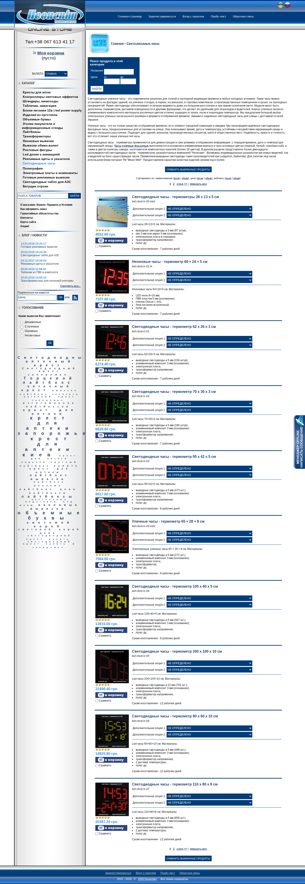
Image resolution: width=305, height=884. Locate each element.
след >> (182, 184)
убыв (185, 178)
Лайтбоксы (31, 132)
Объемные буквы (37, 119)
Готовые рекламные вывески (46, 177)
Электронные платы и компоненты (50, 173)
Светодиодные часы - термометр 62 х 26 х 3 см (174, 327)
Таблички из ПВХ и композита (39, 272)
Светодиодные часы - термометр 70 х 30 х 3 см (174, 392)
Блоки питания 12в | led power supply (52, 110)
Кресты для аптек (37, 92)
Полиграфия (33, 168)
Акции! (24, 226)
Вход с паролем (193, 16)
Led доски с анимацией (41, 154)
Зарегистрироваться (162, 16)
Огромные (31, 331)
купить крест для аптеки (54, 468)
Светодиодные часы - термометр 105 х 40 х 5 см (175, 586)
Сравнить (105, 246)
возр (177, 178)
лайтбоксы (48, 496)
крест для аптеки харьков (49, 459)
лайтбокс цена (48, 489)
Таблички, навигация (39, 105)
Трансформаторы (37, 136)
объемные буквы (51, 515)
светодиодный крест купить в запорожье (50, 544)
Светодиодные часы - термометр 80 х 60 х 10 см (175, 716)
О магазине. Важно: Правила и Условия (46, 204)
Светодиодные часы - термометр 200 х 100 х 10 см (177, 651)
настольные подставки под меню (47, 502)
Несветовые (32, 335)
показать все (198, 184)
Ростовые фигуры (37, 150)
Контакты (26, 217)
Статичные (32, 326)
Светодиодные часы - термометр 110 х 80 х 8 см (175, 784)
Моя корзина (50, 53)
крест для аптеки (50, 411)
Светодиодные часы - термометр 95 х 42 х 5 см (174, 457)
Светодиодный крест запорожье (49, 371)
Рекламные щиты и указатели (46, 159)
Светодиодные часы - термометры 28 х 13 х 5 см (175, 197)
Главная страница (130, 16)
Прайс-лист (218, 16)
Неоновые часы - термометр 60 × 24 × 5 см (169, 262)
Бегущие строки (35, 186)
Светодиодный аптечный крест (54, 361)
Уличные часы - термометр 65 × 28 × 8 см (168, 521)
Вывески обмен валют (40, 145)
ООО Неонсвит (147, 879)
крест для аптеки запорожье (54, 425)
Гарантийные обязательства (39, 213)
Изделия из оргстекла (40, 115)
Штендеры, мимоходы (40, 101)
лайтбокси (48, 493)
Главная (117, 43)
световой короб (50, 524)
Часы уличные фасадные (131, 145)
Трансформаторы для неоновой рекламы (47, 280)
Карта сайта (28, 222)
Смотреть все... (70, 286)
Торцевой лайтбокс (49, 380)
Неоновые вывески (38, 141)
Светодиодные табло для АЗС (47, 182)
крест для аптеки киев (49, 446)
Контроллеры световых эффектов (50, 96)
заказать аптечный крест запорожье (52, 397)
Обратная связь (243, 16)
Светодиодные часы (39, 163)
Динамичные (33, 322)
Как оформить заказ (33, 209)
